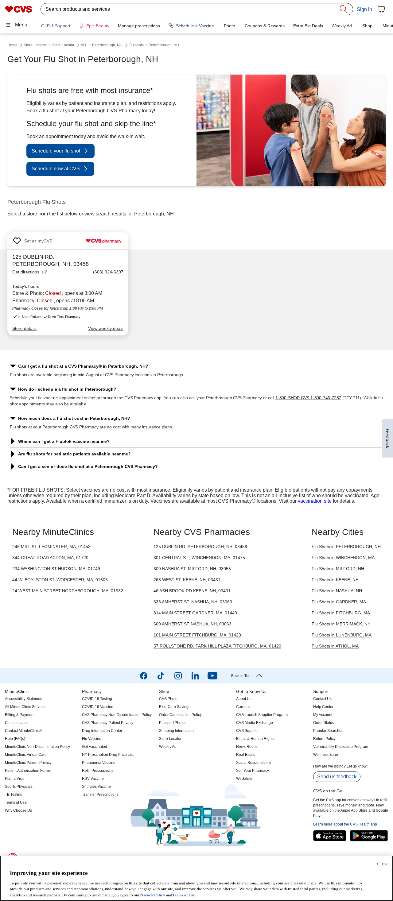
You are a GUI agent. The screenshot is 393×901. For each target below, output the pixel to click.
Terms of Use (183, 894)
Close (382, 863)
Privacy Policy (152, 894)
